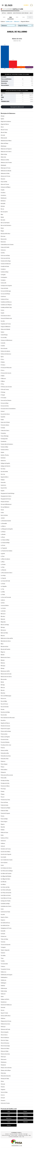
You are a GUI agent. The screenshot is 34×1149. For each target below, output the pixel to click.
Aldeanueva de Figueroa (6, 148)
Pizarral (2, 797)
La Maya (3, 561)
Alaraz (2, 127)
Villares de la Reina (5, 1048)
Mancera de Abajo (5, 624)
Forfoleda (3, 427)
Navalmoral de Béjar (5, 712)
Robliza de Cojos (4, 832)
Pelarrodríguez (4, 764)
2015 (17, 17)
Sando (2, 865)
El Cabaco (3, 364)
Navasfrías (3, 720)
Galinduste (3, 457)
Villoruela (3, 1084)
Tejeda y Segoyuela (5, 950)
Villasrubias (3, 1073)
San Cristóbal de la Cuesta (6, 859)
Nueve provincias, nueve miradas (21, 13)
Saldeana (3, 843)
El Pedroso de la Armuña (6, 386)
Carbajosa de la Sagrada (6, 285)
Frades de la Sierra (5, 430)
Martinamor (3, 630)
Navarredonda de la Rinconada (8, 717)
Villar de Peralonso (5, 1043)
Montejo (2, 668)
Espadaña (3, 416)
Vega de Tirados (4, 1013)
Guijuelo (2, 490)
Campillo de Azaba (5, 266)
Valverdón (3, 1007)
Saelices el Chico (4, 838)
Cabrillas (3, 252)
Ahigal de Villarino (5, 124)
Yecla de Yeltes (4, 1092)
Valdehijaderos (4, 977)
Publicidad (20, 1134)
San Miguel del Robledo (6, 876)
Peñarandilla (3, 777)
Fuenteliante (3, 441)
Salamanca (3, 840)
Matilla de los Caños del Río (7, 638)
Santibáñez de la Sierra (6, 906)
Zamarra (3, 1095)
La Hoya (2, 556)
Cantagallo (3, 274)
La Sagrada (3, 578)
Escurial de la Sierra (5, 414)
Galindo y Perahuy (5, 455)
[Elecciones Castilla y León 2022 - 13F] (17, 9)
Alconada (3, 135)
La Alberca (3, 526)
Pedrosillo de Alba (5, 753)
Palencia (25, 1114)
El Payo (2, 384)
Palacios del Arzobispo (6, 731)
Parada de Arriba (4, 739)
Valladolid (25, 1121)
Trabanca (3, 966)
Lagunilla (3, 553)
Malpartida (3, 622)
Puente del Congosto (5, 813)
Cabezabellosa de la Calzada (7, 244)
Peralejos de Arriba (5, 783)
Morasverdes (4, 679)
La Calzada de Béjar (5, 542)
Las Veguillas (4, 586)
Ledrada (3, 602)
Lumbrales (3, 611)
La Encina (3, 545)
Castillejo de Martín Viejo (6, 307)
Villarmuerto (3, 1059)
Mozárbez (3, 693)
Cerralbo (3, 321)
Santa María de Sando (6, 895)
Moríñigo (3, 684)
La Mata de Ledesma (5, 559)
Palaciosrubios (4, 734)
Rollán (2, 835)
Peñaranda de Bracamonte (7, 775)
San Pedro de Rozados (6, 890)
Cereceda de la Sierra (6, 315)
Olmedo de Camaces (5, 725)
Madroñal (3, 619)
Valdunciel (3, 993)
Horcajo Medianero (5, 507)
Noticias (4, 13)
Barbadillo (3, 203)
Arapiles (2, 189)
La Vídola (3, 594)
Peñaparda (3, 772)
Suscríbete (26, 5)
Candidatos (9, 13)
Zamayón (3, 1097)
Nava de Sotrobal (4, 706)
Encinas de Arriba (5, 405)
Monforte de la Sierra (5, 657)
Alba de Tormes (4, 129)
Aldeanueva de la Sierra (6, 151)
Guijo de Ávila (4, 488)
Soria (9, 1121)
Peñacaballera (4, 769)
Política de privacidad (6, 1135)
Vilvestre (3, 1086)
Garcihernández (4, 471)
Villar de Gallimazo (5, 1037)
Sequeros (3, 920)
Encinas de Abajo (4, 403)
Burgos (25, 1111)
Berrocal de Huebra (5, 222)
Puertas (2, 816)
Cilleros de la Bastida (5, 329)
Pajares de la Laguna (5, 728)
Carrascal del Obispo (5, 293)
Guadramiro (3, 485)
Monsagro (3, 665)
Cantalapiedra (4, 277)
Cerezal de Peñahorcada (6, 318)
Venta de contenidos (14, 1134)
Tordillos (3, 961)
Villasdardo (3, 1065)
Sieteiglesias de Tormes (6, 928)
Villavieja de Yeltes (5, 1078)
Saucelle (3, 914)
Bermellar (3, 220)
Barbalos (3, 206)
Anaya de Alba (4, 181)
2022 (4, 17)
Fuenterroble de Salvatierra (7, 444)
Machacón (3, 613)
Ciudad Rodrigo (4, 334)
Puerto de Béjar (4, 818)
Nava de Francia (4, 704)
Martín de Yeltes (4, 632)
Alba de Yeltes (4, 132)
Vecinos (2, 1010)
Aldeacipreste (4, 137)
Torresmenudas (4, 963)
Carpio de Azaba (4, 288)
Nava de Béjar (4, 701)
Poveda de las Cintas (5, 799)
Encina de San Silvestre (6, 400)
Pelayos (2, 766)
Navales (2, 709)
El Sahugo (3, 392)
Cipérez (2, 332)
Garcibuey (3, 468)
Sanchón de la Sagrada (6, 854)
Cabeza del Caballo (5, 247)
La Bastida (3, 534)
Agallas (2, 118)
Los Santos (3, 608)
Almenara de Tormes (5, 176)
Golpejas (3, 479)
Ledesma (3, 600)
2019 (10, 17)
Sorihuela (3, 933)
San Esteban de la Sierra (6, 868)
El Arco (2, 359)
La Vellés (3, 591)
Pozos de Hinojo (4, 802)
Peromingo (3, 788)
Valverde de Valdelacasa (6, 1004)
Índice (20, 1136)
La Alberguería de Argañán (7, 529)
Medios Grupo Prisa (16, 1146)
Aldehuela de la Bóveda (6, 170)
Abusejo (2, 116)
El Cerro (2, 370)
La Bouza (3, 537)
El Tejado (3, 395)
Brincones (3, 236)
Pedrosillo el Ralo (4, 758)
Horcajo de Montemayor (6, 504)
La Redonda (3, 570)
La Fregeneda (4, 548)
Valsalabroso (3, 1002)
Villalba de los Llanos (5, 1023)
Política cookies (14, 1135)
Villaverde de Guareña (6, 1075)
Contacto (7, 1134)
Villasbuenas (3, 1062)
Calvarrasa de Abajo (5, 255)
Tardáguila (3, 947)
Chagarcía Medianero (5, 326)
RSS (23, 1136)
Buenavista (3, 241)
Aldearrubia (3, 157)
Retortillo (3, 827)
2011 (23, 17)
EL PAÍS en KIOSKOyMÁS (13, 1136)
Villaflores (3, 1018)
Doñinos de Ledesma (5, 351)
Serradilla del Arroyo (5, 922)
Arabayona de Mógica (5, 187)
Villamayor (3, 1026)
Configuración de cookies (23, 1135)
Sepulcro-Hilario (4, 917)
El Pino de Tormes (5, 389)
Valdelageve (3, 982)
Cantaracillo (3, 282)
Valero (2, 996)
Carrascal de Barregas (6, 291)
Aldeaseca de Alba (5, 159)
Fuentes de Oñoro (5, 449)
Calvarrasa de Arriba (5, 258)
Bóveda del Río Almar (5, 233)
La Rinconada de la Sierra (6, 572)
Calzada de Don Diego (6, 261)
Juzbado (3, 518)
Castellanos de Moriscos (6, 302)
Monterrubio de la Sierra (6, 676)
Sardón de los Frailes (5, 911)
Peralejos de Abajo (5, 780)
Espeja (2, 419)
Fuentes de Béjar (4, 447)
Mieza (2, 643)
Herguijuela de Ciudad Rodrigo (7, 493)
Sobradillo (3, 931)
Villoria (2, 1081)
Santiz (2, 909)
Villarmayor (3, 1056)
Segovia (25, 1118)
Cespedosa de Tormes (6, 323)
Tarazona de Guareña (5, 944)
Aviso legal (25, 1134)
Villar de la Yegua (4, 1040)
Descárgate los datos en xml (17, 107)
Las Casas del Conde (5, 580)
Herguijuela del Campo (6, 498)
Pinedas (2, 791)
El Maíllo (2, 375)
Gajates (2, 452)
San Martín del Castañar (6, 873)
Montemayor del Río (5, 671)
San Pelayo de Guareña (6, 892)
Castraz (2, 310)
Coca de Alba (4, 337)
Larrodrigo (3, 575)
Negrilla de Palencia (5, 723)
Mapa (30, 1135)
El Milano (3, 381)
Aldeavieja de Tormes (5, 168)
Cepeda (2, 313)
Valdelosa (3, 985)
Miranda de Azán (4, 646)
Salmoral (3, 846)
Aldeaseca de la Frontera (6, 162)
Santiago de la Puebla (5, 900)
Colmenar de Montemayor (6, 340)
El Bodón (3, 362)
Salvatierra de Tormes (6, 848)
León (9, 1114)
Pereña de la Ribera (5, 786)
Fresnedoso (3, 433)
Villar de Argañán (4, 1032)
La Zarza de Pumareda (6, 597)
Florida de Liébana (5, 425)
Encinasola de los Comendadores (8, 408)
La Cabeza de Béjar (5, 539)
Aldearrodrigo (4, 154)
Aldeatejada (3, 165)
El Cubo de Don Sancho (6, 373)
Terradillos (3, 955)
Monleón (3, 660)
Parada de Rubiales (5, 742)
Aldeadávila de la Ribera (6, 140)
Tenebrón (3, 952)
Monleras (3, 663)
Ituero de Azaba (4, 515)
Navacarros (3, 698)
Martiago (3, 627)
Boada (2, 228)
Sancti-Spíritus (4, 862)
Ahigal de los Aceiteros (6, 121)
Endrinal (2, 411)
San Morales (3, 881)
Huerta (2, 509)
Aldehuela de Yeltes (5, 173)
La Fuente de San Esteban (6, 550)
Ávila (9, 1111)
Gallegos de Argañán (5, 463)
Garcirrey (3, 474)
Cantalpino (3, 280)
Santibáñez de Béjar (5, 903)
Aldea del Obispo (4, 143)
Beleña (2, 217)
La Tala (2, 589)
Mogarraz (3, 652)
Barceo (2, 209)
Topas (2, 958)
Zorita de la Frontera (5, 1103)
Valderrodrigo (4, 991)
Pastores (3, 747)
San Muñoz (3, 884)
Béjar (2, 214)
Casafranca (3, 296)
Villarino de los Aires (5, 1054)
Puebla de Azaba (4, 805)
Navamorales (4, 714)
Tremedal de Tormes (5, 969)
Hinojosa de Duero (5, 501)
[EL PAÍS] (9, 5)
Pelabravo (3, 761)
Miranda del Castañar (5, 649)
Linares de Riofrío (5, 605)
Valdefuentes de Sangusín (6, 974)
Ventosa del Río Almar (6, 1015)
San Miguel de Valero (5, 879)
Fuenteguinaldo (4, 438)
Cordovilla (3, 343)
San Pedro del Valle (5, 887)
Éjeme (2, 356)
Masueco (3, 635)
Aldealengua (3, 146)
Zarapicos (3, 1100)
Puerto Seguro (4, 821)
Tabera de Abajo (4, 939)
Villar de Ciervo (4, 1034)
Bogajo (2, 230)
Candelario (3, 269)
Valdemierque (4, 988)
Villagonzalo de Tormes (6, 1021)
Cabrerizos (3, 250)
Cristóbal (3, 345)
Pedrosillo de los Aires (6, 756)
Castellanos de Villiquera (6, 304)
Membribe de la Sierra (6, 641)
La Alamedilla (4, 523)
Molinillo (2, 654)
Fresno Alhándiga (4, 436)
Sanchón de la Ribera (5, 851)
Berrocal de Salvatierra (6, 225)
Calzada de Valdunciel (6, 263)
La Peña (2, 567)
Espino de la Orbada (5, 422)
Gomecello (3, 482)
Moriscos (3, 687)
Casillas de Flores (5, 299)
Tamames (3, 941)
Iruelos (2, 512)
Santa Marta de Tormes (6, 898)
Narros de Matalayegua (6, 695)
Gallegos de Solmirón (5, 466)
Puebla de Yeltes (4, 810)
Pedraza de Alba (4, 750)
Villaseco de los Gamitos (6, 1067)
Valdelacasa (3, 980)
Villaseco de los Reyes (6, 1070)
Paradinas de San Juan (6, 745)
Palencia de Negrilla (5, 736)
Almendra (3, 179)
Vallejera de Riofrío (5, 999)
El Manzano (3, 378)
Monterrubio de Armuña (6, 673)
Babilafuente (3, 198)
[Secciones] (3, 5)
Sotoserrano (3, 936)
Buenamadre (4, 239)
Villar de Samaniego (5, 1045)
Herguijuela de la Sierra (6, 496)
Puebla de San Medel (5, 807)
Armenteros (3, 195)
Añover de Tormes (5, 184)
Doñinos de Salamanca (6, 354)
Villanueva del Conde (5, 1029)
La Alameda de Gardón (6, 520)
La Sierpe (3, 583)
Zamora (9, 1125)
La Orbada (3, 564)
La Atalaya (3, 531)
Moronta (3, 690)
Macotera (3, 616)
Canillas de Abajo (4, 271)
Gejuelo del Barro (4, 477)
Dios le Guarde (4, 348)
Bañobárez (3, 200)
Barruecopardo (4, 211)
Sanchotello (3, 857)
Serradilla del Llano (5, 925)
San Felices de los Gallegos (7, 870)
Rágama (3, 824)
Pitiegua (2, 794)
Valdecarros (3, 972)
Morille (2, 682)
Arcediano (3, 192)
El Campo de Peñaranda (6, 367)
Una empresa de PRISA (16, 1141)
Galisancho (3, 460)
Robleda (2, 829)
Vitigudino (3, 1089)
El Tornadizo (3, 397)
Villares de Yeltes (4, 1051)
